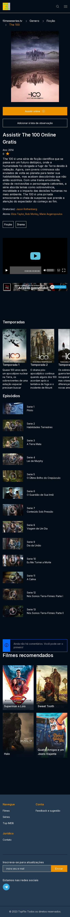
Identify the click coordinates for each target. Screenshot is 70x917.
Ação (41, 700)
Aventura (9, 700)
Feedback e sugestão (48, 810)
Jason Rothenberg (26, 209)
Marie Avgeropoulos (51, 214)
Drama (21, 224)
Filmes (6, 810)
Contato (7, 839)
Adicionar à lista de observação (35, 123)
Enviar (59, 868)
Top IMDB (8, 823)
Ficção (51, 20)
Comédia (43, 743)
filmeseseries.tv (12, 20)
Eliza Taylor (17, 214)
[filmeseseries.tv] (7, 6)
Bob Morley (31, 214)
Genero (34, 20)
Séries (6, 816)
